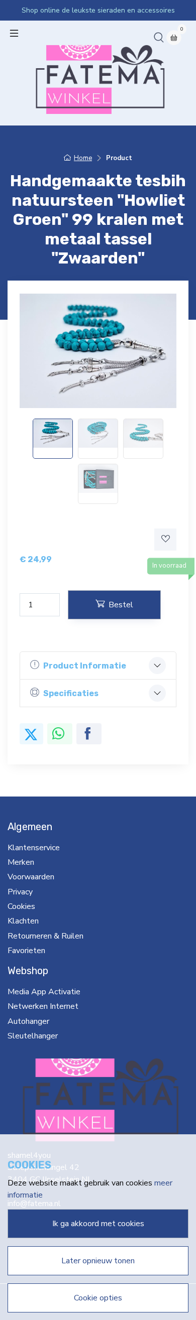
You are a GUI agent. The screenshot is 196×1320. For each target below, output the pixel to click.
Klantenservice (34, 847)
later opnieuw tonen (98, 1260)
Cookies (21, 906)
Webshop (28, 971)
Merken (21, 862)
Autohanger (28, 1021)
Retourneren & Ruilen (45, 936)
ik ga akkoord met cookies (98, 1223)
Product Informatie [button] (84, 666)
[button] (158, 37)
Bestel (121, 604)
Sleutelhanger (33, 1035)
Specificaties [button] (71, 693)
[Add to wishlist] (165, 540)
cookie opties (98, 1297)
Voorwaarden (31, 876)
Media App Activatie (44, 991)
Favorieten (26, 950)
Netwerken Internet (43, 1006)
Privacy (20, 891)
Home (83, 158)
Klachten (23, 921)
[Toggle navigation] (14, 33)
